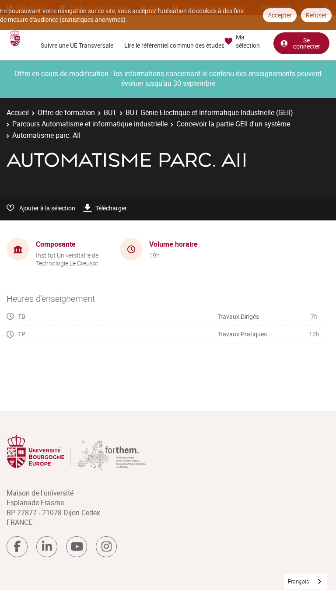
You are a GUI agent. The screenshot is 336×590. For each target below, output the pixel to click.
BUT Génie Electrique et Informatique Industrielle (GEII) (209, 112)
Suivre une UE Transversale (77, 45)
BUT (110, 112)
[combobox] (305, 581)
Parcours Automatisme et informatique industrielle (90, 124)
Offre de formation (66, 112)
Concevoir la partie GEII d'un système (233, 124)
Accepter (280, 15)
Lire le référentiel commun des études (174, 45)
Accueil (18, 112)
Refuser (316, 15)
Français (298, 581)
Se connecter (306, 43)
